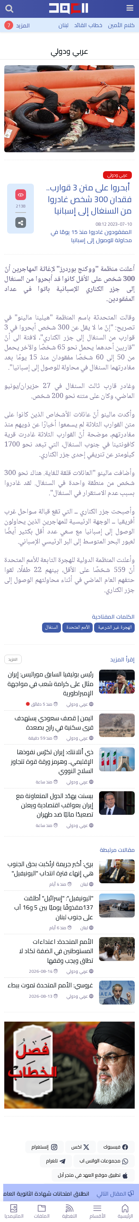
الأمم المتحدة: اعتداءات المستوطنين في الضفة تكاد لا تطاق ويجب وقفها (56, 951)
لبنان (63, 25)
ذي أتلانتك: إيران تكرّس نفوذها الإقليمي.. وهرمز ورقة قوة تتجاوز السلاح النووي (52, 761)
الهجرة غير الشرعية (114, 627)
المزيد (23, 25)
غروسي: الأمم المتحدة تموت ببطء (50, 985)
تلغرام (52, 1160)
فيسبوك (112, 1146)
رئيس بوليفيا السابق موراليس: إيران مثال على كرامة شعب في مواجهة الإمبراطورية (50, 684)
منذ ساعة (44, 782)
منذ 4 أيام (58, 884)
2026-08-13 (41, 996)
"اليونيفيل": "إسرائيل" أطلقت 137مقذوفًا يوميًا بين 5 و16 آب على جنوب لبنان (53, 908)
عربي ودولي (69, 51)
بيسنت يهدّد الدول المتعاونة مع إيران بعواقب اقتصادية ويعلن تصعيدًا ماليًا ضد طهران (54, 805)
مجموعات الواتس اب (100, 1160)
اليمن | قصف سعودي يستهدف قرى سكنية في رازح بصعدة (54, 723)
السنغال (51, 627)
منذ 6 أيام (58, 928)
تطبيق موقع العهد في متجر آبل (90, 1175)
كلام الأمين (121, 25)
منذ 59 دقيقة (40, 738)
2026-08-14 (41, 971)
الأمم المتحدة (77, 627)
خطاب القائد (88, 25)
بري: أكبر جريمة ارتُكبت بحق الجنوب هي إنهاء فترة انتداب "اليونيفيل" (50, 868)
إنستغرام (41, 1146)
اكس (77, 1146)
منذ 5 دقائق (41, 704)
